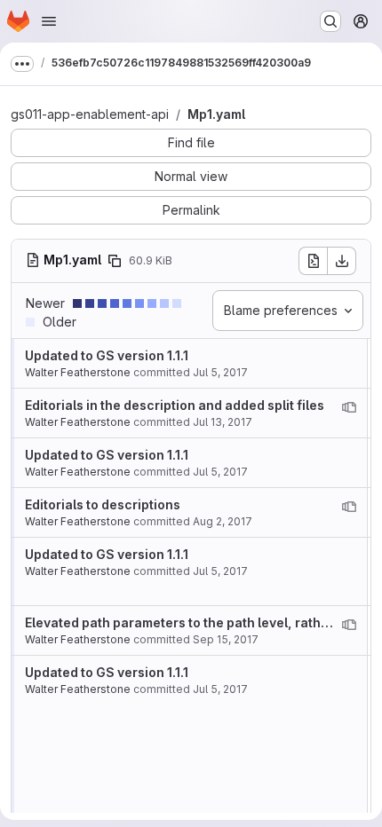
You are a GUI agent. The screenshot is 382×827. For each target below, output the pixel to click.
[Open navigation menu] (49, 21)
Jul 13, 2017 (222, 422)
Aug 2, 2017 (222, 521)
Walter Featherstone (78, 372)
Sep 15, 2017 (226, 639)
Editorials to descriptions (102, 504)
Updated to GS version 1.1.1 (106, 355)
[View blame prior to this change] (349, 407)
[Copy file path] (114, 261)
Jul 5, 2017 (220, 372)
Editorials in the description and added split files (174, 405)
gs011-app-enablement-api (90, 114)
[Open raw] (312, 261)
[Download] (342, 261)
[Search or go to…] (330, 21)
